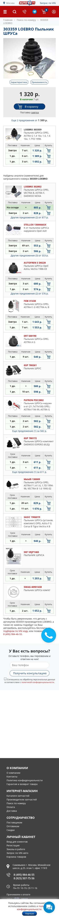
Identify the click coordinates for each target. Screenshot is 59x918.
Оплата (11, 807)
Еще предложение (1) (29, 431)
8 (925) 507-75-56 (24, 878)
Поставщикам (14, 822)
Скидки (11, 830)
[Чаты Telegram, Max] (49, 907)
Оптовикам (13, 826)
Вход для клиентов (17, 841)
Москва (10, 3)
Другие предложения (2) (30, 217)
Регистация (13, 845)
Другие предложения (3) (30, 255)
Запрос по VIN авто (17, 853)
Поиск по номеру (16, 803)
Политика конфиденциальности (25, 780)
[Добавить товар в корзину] (48, 150)
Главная (7, 19)
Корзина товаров (16, 856)
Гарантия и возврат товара (22, 784)
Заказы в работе (16, 849)
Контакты (12, 776)
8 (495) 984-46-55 (24, 875)
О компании (13, 772)
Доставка (12, 810)
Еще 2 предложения (29, 120)
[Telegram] (34, 12)
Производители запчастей (22, 799)
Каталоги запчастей (18, 795)
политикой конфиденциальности (37, 682)
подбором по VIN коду (15, 631)
